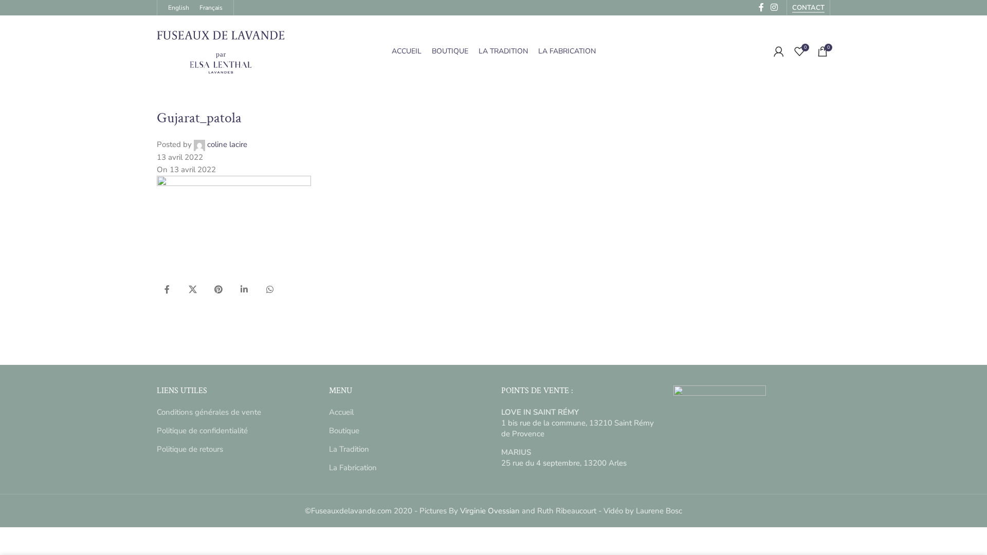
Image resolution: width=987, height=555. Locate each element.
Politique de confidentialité (202, 430)
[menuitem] (178, 8)
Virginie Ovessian (490, 511)
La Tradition (349, 449)
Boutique (344, 430)
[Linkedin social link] (244, 290)
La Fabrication (353, 467)
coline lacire (227, 144)
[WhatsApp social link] (270, 290)
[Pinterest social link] (218, 290)
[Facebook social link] (167, 290)
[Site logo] (221, 51)
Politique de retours (190, 449)
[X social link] (192, 290)
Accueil (341, 412)
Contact (808, 8)
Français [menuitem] (211, 8)
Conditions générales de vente (209, 412)
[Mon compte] (779, 51)
